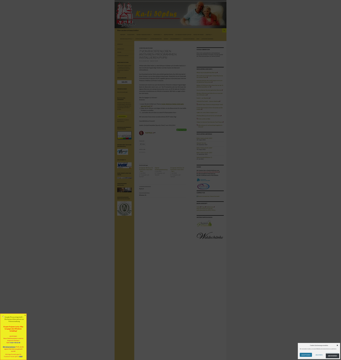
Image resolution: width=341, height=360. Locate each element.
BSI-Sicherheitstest (9, 347)
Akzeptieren (305, 355)
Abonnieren (332, 356)
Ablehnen (319, 355)
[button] (337, 345)
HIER (20, 356)
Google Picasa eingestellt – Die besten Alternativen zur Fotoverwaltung (14, 319)
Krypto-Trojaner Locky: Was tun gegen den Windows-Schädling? (13, 329)
